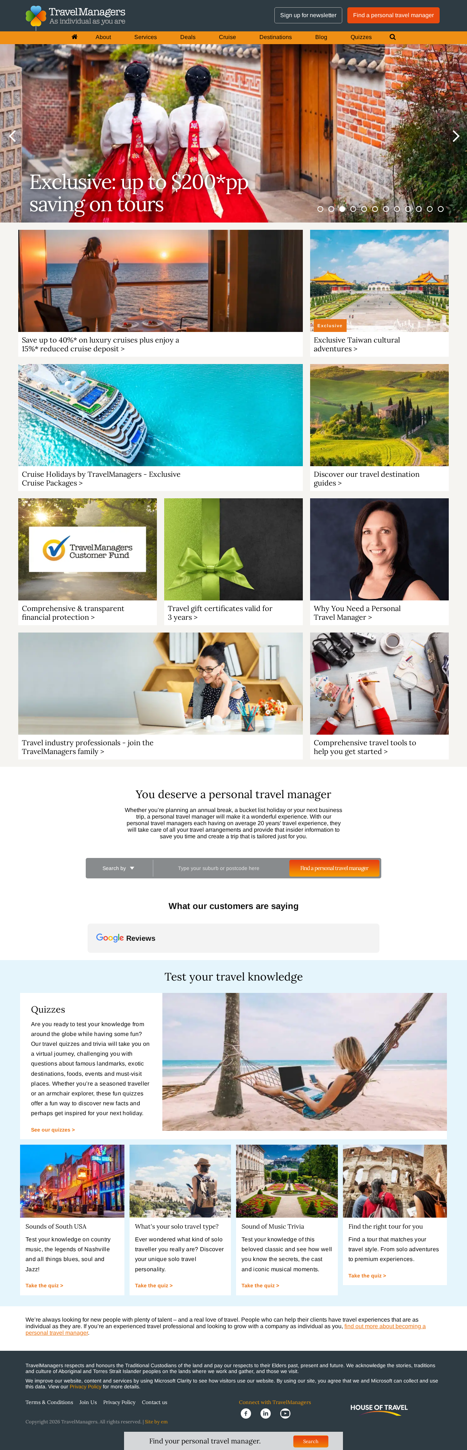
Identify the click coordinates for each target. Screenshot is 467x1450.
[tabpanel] (233, 111)
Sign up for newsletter (308, 15)
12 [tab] (445, 213)
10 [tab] (423, 213)
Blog (321, 37)
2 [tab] (335, 213)
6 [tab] (379, 213)
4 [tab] (357, 213)
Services (145, 37)
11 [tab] (434, 213)
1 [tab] (324, 213)
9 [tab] (412, 213)
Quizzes (361, 37)
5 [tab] (368, 213)
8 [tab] (401, 213)
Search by (115, 868)
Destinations (275, 37)
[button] (87, 1023)
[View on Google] (104, 987)
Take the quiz (43, 1401)
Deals (188, 37)
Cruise (227, 37)
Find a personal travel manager (393, 15)
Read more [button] (113, 1042)
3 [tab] (346, 213)
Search (311, 1441)
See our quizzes (51, 1245)
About (103, 37)
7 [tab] (390, 213)
